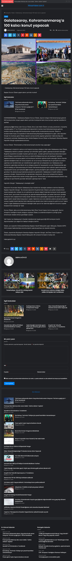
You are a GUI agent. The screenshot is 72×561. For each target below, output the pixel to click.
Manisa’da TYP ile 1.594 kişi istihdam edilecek (18, 478)
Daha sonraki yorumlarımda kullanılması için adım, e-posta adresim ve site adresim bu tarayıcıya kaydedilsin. (36, 378)
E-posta (6, 372)
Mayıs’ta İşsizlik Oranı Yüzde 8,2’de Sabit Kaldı (30, 439)
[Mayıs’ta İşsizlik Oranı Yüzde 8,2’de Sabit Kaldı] (9, 441)
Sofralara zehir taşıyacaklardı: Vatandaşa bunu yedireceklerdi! (24, 482)
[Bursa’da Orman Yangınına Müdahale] (14, 310)
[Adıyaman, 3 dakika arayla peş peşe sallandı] (9, 489)
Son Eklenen (36, 392)
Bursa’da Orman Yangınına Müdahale (12, 318)
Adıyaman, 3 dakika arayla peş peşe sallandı (29, 487)
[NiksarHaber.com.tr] (36, 5)
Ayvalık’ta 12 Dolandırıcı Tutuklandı (23, 1)
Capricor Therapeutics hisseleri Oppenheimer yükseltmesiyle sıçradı (26, 512)
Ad (5, 365)
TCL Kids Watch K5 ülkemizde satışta (27, 456)
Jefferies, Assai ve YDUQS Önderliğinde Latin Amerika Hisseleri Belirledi (26, 507)
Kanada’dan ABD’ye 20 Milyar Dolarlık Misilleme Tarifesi (13, 326)
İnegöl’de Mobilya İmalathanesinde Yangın (18, 495)
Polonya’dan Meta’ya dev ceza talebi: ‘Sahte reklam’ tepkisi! (23, 406)
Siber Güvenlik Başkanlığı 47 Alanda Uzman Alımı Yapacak (57, 307)
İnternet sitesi (41, 372)
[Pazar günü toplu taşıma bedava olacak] (9, 425)
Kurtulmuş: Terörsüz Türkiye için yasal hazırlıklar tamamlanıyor (57, 105)
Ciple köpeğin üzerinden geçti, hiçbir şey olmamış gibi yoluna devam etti (36, 326)
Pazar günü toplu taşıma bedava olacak (28, 423)
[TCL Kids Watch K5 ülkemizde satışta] (9, 458)
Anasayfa (7, 12)
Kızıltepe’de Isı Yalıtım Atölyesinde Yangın (33, 307)
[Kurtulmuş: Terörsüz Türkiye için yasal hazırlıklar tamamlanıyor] (42, 104)
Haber (13, 12)
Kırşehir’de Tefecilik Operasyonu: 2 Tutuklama (56, 326)
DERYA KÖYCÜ (11, 30)
